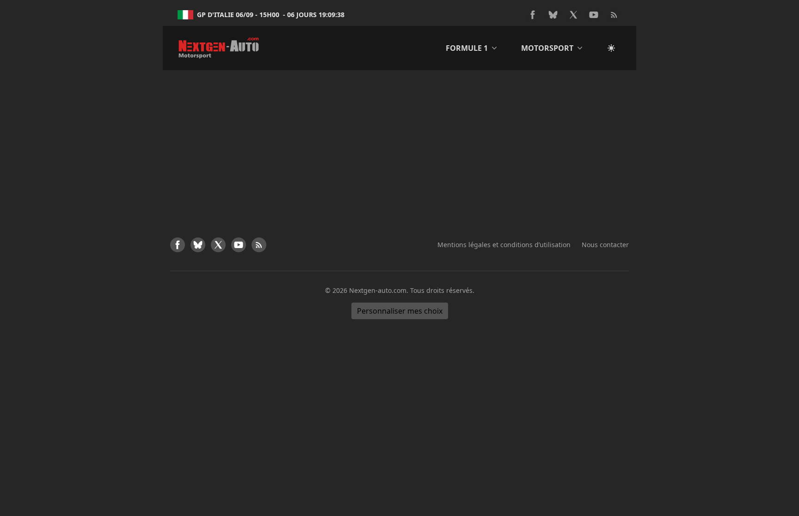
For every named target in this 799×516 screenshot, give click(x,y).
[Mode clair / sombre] (611, 48)
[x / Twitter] (573, 14)
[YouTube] (593, 14)
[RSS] (614, 14)
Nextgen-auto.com (377, 290)
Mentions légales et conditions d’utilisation (504, 244)
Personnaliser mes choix (400, 311)
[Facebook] (532, 14)
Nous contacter (605, 244)
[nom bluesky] (553, 14)
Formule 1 (467, 48)
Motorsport (547, 48)
